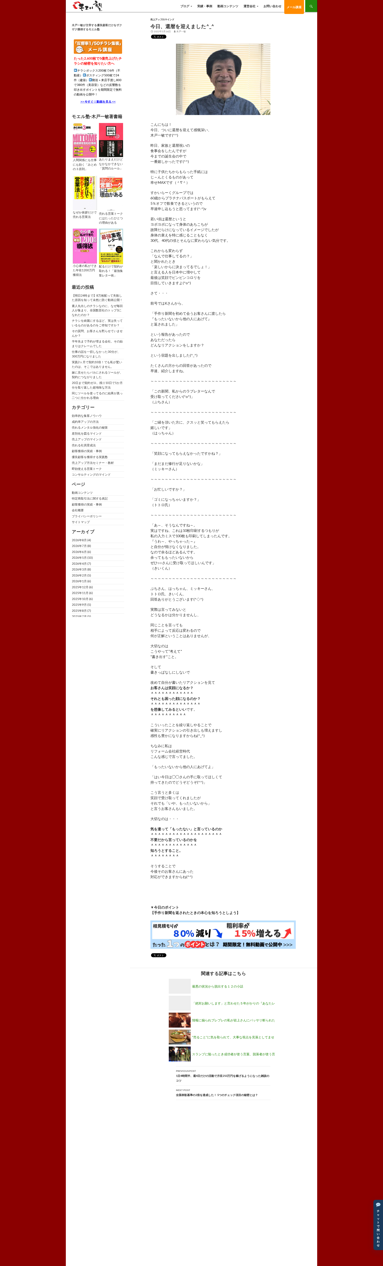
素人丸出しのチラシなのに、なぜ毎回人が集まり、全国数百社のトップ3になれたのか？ (97, 310)
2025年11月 (80, 593)
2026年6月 (79, 552)
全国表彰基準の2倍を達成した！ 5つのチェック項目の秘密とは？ (217, 1093)
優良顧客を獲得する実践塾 (90, 457)
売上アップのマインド (162, 19)
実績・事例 (204, 6)
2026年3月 (79, 569)
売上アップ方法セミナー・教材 (93, 462)
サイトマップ (81, 522)
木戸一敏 (181, 31)
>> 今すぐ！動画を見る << (98, 101)
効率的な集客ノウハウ (87, 415)
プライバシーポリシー (87, 516)
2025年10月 (80, 599)
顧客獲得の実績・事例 (87, 451)
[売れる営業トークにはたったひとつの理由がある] (111, 193)
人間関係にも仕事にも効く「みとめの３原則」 (85, 164)
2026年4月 (79, 563)
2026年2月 (79, 575)
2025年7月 (79, 616)
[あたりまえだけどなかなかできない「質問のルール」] (111, 139)
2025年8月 (79, 610)
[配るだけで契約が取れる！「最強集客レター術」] (111, 246)
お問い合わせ (272, 6)
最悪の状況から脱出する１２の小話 (217, 986)
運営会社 (250, 6)
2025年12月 (80, 587)
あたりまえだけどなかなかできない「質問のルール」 (111, 163)
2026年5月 (79, 557)
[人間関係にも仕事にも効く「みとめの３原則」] (85, 140)
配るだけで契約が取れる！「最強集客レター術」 (111, 271)
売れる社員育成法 (84, 445)
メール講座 (294, 7)
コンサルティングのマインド (91, 474)
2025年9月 (79, 604)
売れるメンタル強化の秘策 (90, 427)
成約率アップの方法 (85, 421)
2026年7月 (79, 546)
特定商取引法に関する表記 (90, 498)
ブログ (184, 6)
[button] (378, 1225)
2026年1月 (79, 581)
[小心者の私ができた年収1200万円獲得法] (85, 245)
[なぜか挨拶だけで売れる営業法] (85, 192)
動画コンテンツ (227, 6)
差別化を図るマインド (87, 433)
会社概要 (78, 510)
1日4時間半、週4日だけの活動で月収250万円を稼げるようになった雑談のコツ (222, 1075)
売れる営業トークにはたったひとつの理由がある (111, 218)
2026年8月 (79, 540)
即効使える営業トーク (87, 468)
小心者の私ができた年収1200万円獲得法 (85, 270)
